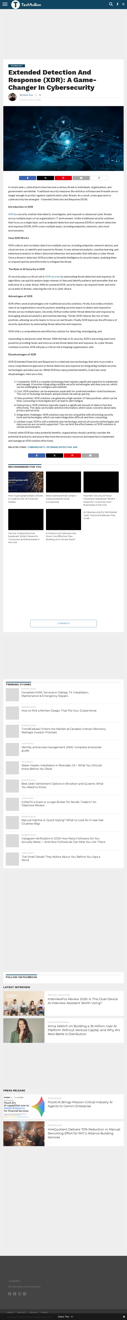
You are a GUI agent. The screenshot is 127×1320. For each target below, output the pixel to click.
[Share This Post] (45, 177)
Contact (21, 1312)
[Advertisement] (63, 34)
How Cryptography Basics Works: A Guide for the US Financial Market (25, 498)
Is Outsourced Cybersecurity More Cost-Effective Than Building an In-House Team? (61, 536)
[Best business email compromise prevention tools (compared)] (63, 482)
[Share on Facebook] (27, 177)
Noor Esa (28, 95)
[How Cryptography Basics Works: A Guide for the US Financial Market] (25, 482)
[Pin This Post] (63, 177)
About (10, 1312)
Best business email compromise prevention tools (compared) (61, 498)
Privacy (34, 1312)
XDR (75, 447)
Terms (44, 1312)
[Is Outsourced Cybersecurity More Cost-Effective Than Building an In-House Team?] (63, 519)
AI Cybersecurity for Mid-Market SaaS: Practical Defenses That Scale (100, 515)
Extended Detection (59, 447)
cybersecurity (36, 447)
